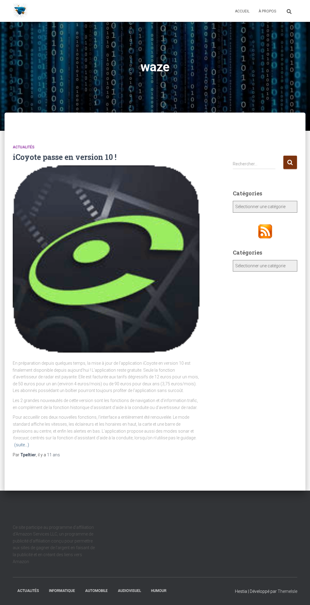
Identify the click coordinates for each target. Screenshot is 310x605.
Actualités (24, 147)
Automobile (96, 591)
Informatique (62, 591)
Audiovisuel (129, 591)
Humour (159, 591)
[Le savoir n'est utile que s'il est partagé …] (20, 11)
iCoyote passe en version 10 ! (65, 157)
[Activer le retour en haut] (298, 592)
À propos (267, 11)
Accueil (242, 11)
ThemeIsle (287, 591)
